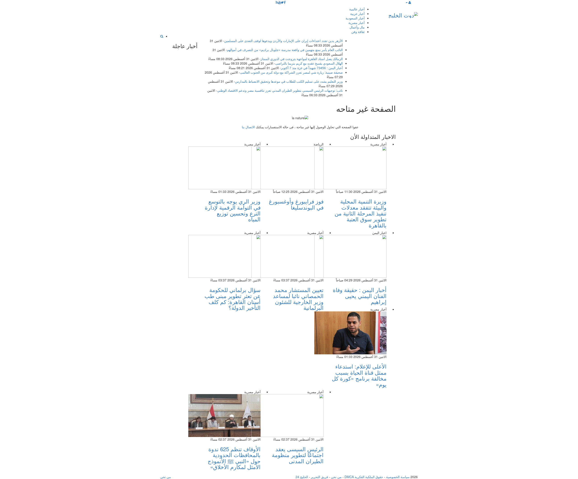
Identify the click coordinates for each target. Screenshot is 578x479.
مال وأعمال (357, 27)
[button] (408, 2)
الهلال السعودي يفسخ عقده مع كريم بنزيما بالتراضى (309, 63)
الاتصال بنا (248, 127)
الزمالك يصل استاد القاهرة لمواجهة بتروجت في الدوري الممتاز (302, 58)
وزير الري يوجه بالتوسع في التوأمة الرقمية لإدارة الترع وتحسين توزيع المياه (233, 210)
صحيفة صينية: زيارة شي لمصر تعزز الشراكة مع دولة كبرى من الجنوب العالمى (291, 72)
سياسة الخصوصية (398, 476)
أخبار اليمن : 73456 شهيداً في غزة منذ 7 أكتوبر (312, 67)
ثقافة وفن (358, 31)
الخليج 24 (302, 476)
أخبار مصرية (356, 22)
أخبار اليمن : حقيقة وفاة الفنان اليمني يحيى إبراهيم (360, 296)
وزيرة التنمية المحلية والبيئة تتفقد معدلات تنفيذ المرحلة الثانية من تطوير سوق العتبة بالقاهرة (361, 213)
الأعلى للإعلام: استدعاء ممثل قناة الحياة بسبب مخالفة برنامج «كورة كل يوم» (359, 375)
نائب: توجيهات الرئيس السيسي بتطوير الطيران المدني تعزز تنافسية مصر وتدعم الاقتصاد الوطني (280, 90)
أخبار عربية (357, 13)
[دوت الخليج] (403, 14)
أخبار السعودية (355, 18)
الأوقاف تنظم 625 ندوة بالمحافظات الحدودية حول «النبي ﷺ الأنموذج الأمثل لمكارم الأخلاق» (234, 458)
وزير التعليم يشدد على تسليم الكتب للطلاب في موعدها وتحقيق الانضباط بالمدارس (289, 81)
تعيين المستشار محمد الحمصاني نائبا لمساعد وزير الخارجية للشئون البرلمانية (298, 298)
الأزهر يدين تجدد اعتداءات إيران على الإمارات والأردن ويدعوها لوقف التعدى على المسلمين (283, 40)
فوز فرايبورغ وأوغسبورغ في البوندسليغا (296, 204)
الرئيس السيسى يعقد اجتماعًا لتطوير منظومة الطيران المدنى (298, 455)
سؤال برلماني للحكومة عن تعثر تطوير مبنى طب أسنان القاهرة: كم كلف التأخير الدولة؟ (233, 298)
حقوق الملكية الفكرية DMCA (364, 476)
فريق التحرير (319, 476)
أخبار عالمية (357, 9)
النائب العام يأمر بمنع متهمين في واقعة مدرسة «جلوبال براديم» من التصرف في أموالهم (285, 49)
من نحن (336, 476)
